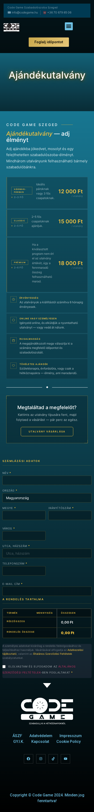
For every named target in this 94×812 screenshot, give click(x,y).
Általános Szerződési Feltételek (52, 653)
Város (8, 528)
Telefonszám (14, 563)
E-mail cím (12, 584)
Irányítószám (61, 508)
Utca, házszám (16, 546)
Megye (9, 508)
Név (6, 473)
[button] (69, 26)
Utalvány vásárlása (47, 431)
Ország (9, 490)
